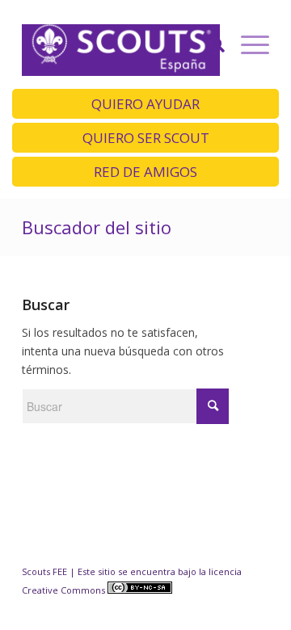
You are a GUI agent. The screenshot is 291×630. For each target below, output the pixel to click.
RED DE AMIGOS (145, 171)
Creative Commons (65, 590)
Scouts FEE (44, 571)
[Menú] (247, 44)
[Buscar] (209, 44)
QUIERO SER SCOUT (145, 137)
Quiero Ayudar (145, 103)
